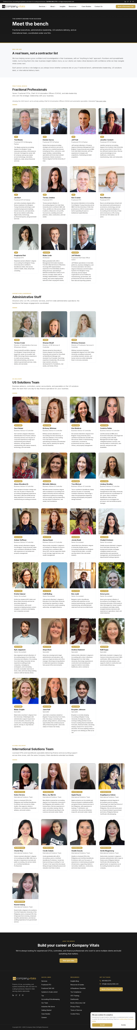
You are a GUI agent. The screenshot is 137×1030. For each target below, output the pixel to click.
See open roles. (101, 101)
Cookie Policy (75, 1014)
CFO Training (75, 995)
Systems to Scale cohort (49, 992)
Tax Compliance (76, 992)
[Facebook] (130, 1)
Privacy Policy (75, 1006)
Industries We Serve (48, 1006)
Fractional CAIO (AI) (47, 988)
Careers (44, 1017)
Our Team (44, 1003)
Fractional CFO (46, 984)
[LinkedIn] (125, 1)
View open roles (68, 960)
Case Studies (86, 6)
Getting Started (46, 1010)
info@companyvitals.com (66, 1)
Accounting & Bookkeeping (50, 999)
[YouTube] (133, 1)
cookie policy (123, 1019)
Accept (102, 1025)
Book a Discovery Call (125, 6)
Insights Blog (75, 981)
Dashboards (75, 999)
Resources (72, 6)
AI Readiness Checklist (78, 988)
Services (42, 6)
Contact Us (98, 6)
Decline (123, 1025)
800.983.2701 (106, 980)
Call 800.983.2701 (51, 1)
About (52, 6)
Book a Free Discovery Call (111, 989)
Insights (62, 6)
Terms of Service (76, 1010)
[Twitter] (128, 1)
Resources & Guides (77, 984)
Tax (42, 995)
